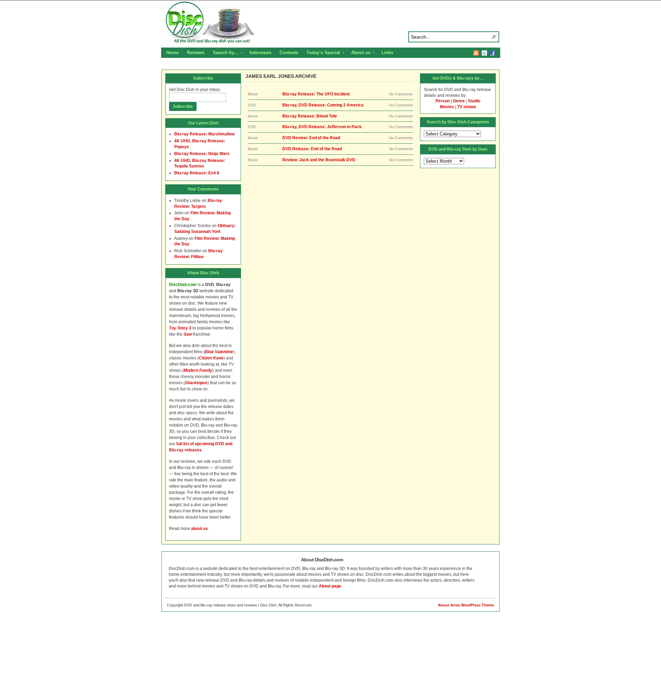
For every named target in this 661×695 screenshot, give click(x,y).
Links (387, 52)
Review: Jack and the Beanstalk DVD (318, 159)
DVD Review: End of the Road (311, 137)
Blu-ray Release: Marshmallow (204, 134)
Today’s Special (321, 53)
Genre (459, 101)
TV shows (466, 106)
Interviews (260, 52)
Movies (447, 106)
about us (199, 528)
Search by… (224, 53)
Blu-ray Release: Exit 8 (196, 173)
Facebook (492, 53)
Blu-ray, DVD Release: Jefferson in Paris (322, 126)
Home (172, 52)
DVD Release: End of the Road (312, 148)
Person (443, 101)
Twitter (484, 53)
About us (358, 53)
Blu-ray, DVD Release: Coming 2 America (323, 105)
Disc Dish (330, 22)
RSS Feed (476, 53)
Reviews (195, 52)
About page (330, 586)
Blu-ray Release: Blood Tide (309, 116)
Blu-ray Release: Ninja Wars (202, 153)
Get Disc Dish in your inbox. (195, 89)
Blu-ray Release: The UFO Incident (316, 94)
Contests (289, 52)
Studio (474, 101)
